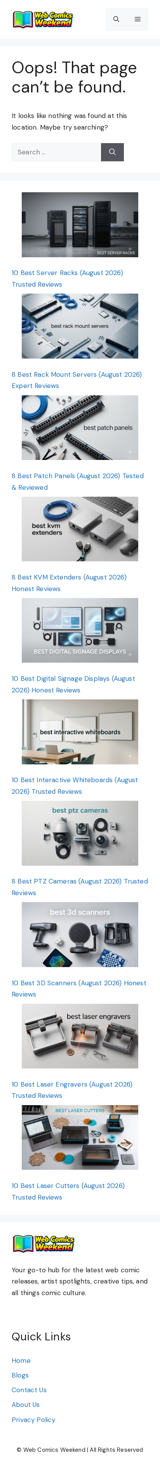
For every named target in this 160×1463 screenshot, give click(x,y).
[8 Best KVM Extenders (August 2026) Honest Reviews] (80, 531)
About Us (26, 1404)
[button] (116, 19)
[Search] (112, 152)
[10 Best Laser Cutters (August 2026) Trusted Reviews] (80, 1139)
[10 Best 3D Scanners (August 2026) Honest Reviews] (80, 936)
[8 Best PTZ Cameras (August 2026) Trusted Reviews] (80, 835)
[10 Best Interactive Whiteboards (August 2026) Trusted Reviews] (80, 733)
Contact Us (29, 1390)
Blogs (20, 1375)
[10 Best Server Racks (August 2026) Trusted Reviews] (80, 226)
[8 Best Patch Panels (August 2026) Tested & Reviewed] (80, 429)
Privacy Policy (33, 1419)
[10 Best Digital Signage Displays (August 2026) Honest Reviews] (80, 632)
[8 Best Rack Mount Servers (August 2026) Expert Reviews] (80, 328)
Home (21, 1360)
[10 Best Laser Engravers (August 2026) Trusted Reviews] (80, 1038)
